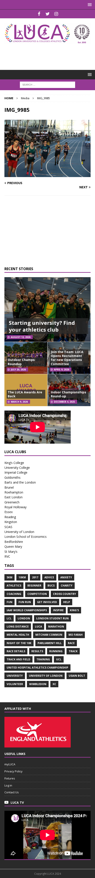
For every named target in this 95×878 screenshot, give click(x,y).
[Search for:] (47, 84)
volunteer (15, 684)
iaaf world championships (27, 610)
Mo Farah (75, 635)
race (71, 643)
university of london (46, 676)
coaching (14, 594)
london (24, 618)
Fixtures (9, 778)
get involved (47, 602)
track (73, 651)
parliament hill (50, 643)
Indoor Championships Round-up (68, 394)
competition (37, 594)
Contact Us (11, 792)
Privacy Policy (13, 771)
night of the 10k (19, 643)
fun (9, 602)
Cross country (64, 594)
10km (22, 577)
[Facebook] (39, 13)
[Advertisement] (49, 54)
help (66, 602)
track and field (18, 659)
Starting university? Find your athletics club (42, 326)
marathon (56, 626)
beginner (34, 585)
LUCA (38, 626)
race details (16, 651)
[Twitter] (47, 13)
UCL (58, 659)
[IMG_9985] (47, 174)
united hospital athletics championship (37, 667)
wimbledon (37, 684)
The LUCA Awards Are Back (25, 394)
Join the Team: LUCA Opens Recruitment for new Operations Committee (67, 358)
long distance (18, 626)
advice (49, 577)
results (37, 651)
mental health (18, 635)
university (15, 676)
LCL (9, 618)
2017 (35, 577)
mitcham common (48, 635)
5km (9, 577)
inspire (58, 610)
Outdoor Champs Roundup (21, 362)
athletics (14, 585)
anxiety (66, 577)
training (43, 659)
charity (66, 585)
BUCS (51, 585)
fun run (25, 602)
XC (54, 684)
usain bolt (77, 676)
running (56, 651)
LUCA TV (17, 802)
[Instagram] (56, 13)
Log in (8, 785)
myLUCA (9, 764)
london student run (52, 618)
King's (74, 610)
